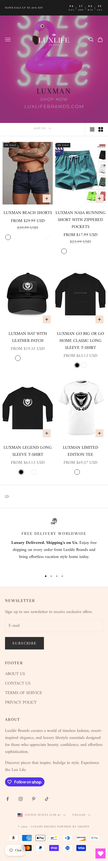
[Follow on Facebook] (7, 798)
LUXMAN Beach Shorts (28, 213)
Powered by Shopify (73, 826)
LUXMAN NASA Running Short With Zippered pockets (80, 220)
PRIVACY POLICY (21, 702)
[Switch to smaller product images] (100, 129)
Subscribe (24, 643)
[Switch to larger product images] (92, 129)
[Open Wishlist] (100, 853)
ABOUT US (15, 674)
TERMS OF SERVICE (23, 693)
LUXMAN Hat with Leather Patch (28, 337)
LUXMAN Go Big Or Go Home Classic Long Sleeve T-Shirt (80, 340)
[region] (54, 542)
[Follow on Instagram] (20, 798)
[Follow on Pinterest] (33, 798)
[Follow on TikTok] (46, 798)
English (79, 814)
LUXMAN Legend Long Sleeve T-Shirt (28, 451)
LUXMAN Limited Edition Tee (80, 451)
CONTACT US (17, 683)
